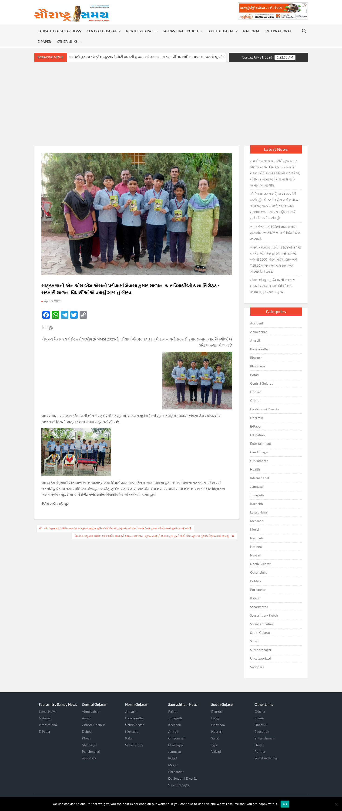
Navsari (255, 555)
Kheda (86, 738)
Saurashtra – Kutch (180, 31)
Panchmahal (91, 751)
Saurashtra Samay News (59, 31)
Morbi (254, 529)
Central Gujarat (102, 31)
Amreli (255, 340)
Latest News (259, 512)
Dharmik (256, 418)
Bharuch (256, 358)
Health (255, 469)
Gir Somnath (259, 461)
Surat (254, 641)
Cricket (255, 392)
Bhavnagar (257, 366)
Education (257, 435)
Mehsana (256, 521)
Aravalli (131, 711)
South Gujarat (221, 31)
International (279, 31)
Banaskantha (259, 349)
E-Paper (44, 41)
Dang (215, 718)
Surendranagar (261, 650)
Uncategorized (260, 658)
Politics (255, 581)
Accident (256, 323)
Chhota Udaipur (93, 725)
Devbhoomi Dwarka (264, 409)
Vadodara (257, 667)
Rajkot (254, 598)
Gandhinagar (259, 452)
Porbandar (258, 590)
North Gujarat (139, 31)
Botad (254, 375)
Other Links (67, 41)
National (251, 31)
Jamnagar (257, 486)
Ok (285, 804)
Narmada (257, 538)
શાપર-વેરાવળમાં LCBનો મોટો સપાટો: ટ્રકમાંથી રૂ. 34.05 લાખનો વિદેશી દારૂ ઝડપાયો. (275, 233)
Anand (86, 718)
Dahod (87, 731)
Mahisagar (89, 745)
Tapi (214, 745)
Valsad (216, 751)
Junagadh (257, 495)
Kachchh (256, 504)
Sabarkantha (259, 607)
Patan (129, 738)
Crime (254, 400)
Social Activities (261, 624)
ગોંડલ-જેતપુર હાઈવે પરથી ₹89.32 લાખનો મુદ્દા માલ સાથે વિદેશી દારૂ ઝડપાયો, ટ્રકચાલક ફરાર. (272, 286)
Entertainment (260, 443)
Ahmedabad (259, 332)
